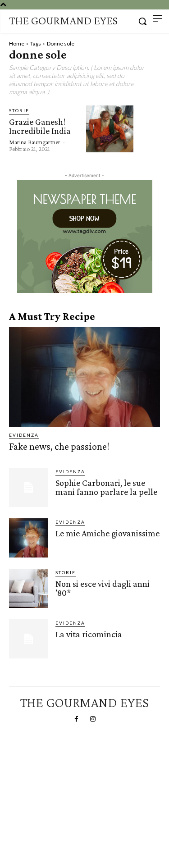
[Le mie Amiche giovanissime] (28, 538)
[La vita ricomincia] (28, 638)
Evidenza (24, 435)
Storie (19, 110)
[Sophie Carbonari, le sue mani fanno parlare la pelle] (28, 487)
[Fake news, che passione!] (84, 376)
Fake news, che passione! (59, 446)
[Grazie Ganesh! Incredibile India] (109, 129)
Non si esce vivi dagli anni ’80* (102, 588)
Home (16, 43)
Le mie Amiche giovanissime (107, 533)
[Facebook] (76, 719)
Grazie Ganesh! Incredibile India (40, 126)
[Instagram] (93, 719)
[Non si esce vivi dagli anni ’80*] (28, 588)
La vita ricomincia (88, 634)
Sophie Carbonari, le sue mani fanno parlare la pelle (106, 487)
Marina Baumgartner (34, 142)
